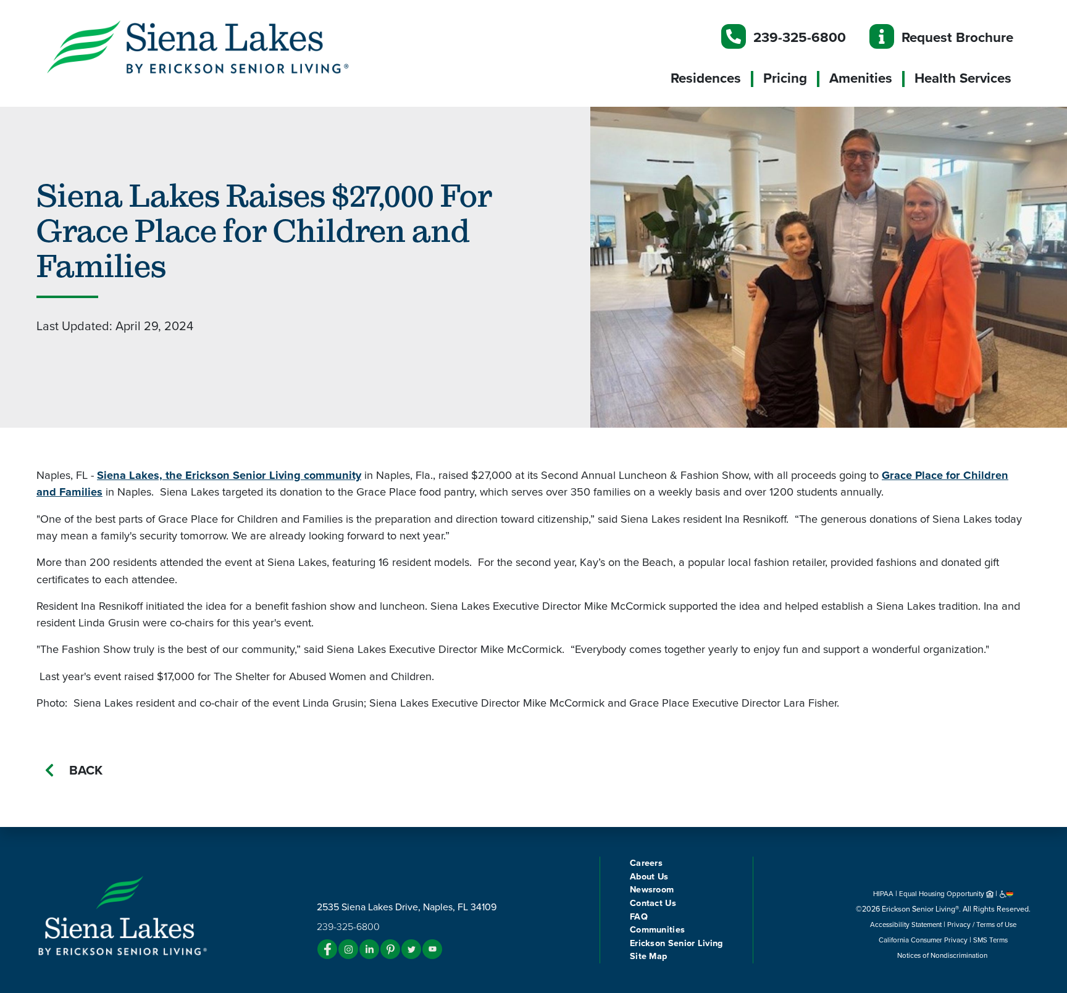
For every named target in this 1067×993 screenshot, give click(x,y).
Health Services (962, 78)
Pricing (785, 78)
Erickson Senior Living (676, 943)
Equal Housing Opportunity (942, 893)
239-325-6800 (799, 37)
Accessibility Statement (906, 924)
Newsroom (652, 889)
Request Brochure (957, 37)
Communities (657, 929)
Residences (706, 78)
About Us (649, 876)
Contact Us (653, 903)
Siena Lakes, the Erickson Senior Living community (229, 475)
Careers (646, 863)
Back (86, 770)
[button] (225, 46)
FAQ (639, 917)
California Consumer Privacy (923, 940)
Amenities (860, 78)
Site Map (648, 956)
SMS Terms (990, 940)
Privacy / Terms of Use (981, 924)
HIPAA (883, 893)
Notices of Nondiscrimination (943, 955)
